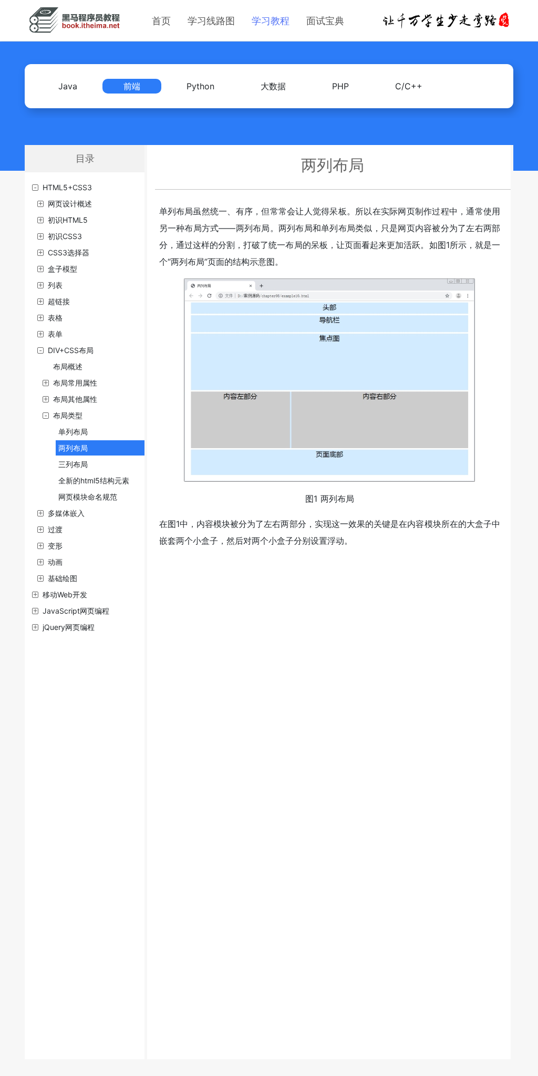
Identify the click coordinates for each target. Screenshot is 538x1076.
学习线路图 (211, 20)
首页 (161, 20)
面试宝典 (325, 20)
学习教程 (270, 20)
